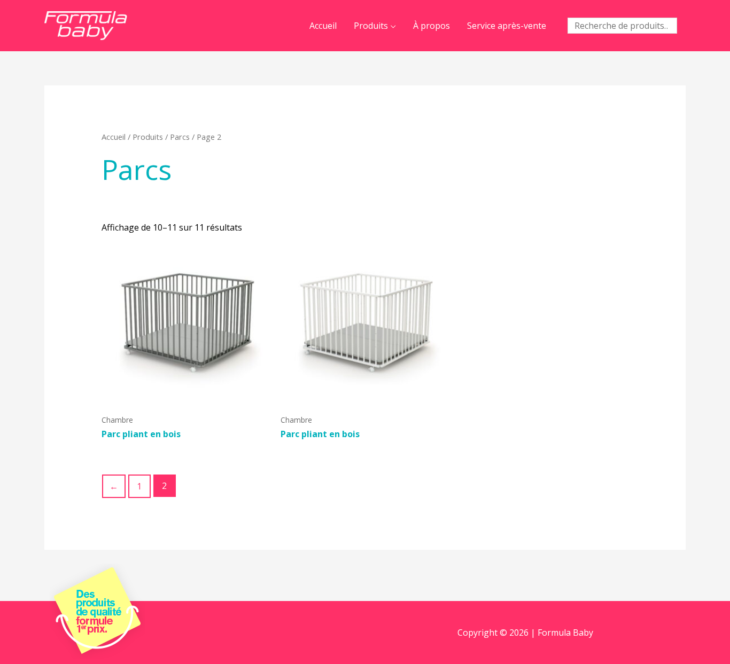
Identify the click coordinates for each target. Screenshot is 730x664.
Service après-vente (506, 25)
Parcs (180, 136)
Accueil (323, 25)
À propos (431, 25)
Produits (371, 25)
